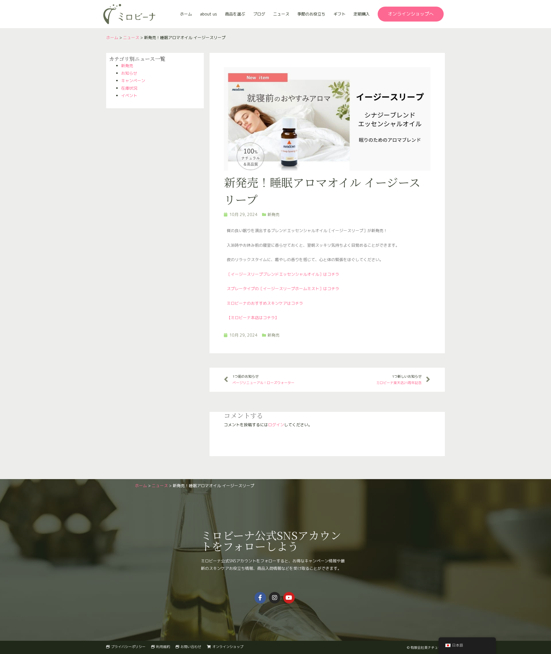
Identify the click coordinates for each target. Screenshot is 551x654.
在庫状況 (129, 88)
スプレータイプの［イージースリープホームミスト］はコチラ (283, 288)
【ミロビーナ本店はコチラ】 (253, 317)
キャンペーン (133, 80)
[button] (411, 14)
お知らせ (129, 73)
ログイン (276, 424)
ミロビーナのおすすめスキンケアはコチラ (265, 303)
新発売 (127, 65)
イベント (129, 95)
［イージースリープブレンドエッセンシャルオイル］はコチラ (283, 274)
